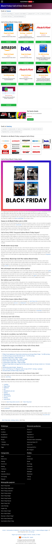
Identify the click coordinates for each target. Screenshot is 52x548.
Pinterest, (29, 534)
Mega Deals (7, 386)
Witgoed (3, 479)
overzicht (7, 265)
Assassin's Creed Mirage (7, 13)
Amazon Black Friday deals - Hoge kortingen (14, 360)
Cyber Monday (4, 506)
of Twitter (38, 534)
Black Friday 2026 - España (27, 537)
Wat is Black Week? (6, 513)
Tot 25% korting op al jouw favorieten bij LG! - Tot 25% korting (18, 356)
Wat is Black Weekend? (7, 518)
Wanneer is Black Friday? (7, 516)
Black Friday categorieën (7, 488)
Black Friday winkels (6, 493)
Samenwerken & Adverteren (13, 530)
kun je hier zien (46, 414)
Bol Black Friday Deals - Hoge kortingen (13, 357)
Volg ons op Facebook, (17, 534)
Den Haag (29, 464)
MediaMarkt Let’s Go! (9, 391)
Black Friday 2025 (5, 503)
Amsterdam (39, 310)
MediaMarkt (7, 394)
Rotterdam (29, 474)
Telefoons (3, 469)
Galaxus (6, 392)
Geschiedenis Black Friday (7, 521)
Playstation (48, 254)
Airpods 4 (29, 432)
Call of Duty (8, 377)
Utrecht (29, 479)
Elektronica (4, 459)
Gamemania (18, 224)
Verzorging (4, 476)
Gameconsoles (12, 129)
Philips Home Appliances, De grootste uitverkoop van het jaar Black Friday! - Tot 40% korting (26, 354)
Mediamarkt (23, 303)
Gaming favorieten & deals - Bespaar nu (13, 367)
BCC (5, 389)
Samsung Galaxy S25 (32, 442)
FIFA (38, 13)
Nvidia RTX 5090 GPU (37, 129)
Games (8, 11)
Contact (4, 530)
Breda (28, 461)
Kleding (3, 466)
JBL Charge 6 (30, 449)
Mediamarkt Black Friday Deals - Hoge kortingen (15, 359)
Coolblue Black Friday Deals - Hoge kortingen (14, 362)
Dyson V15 (29, 444)
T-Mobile (3, 442)
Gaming (9, 126)
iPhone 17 (29, 429)
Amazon (6, 397)
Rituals (2, 439)
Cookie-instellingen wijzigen (42, 530)
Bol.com (16, 303)
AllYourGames (7, 396)
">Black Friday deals (27, 402)
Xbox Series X (30, 437)
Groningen (29, 469)
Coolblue (6, 384)
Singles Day (4, 508)
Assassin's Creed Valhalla (20, 13)
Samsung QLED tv (31, 447)
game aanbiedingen (19, 218)
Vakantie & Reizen (5, 474)
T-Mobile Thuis (5, 444)
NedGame (6, 387)
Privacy (33, 530)
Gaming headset (26, 129)
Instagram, (24, 534)
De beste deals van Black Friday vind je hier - (14, 370)
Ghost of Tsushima (45, 13)
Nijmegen (29, 471)
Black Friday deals (5, 485)
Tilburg (29, 476)
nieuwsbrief (7, 408)
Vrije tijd (3, 471)
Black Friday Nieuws (6, 501)
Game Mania (7, 399)
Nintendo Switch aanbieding (34, 439)
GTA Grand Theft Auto (7, 16)
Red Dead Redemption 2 (19, 16)
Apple (2, 456)
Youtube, (34, 534)
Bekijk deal (8, 42)
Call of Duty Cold (33, 301)
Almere (29, 456)
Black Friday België (5, 496)
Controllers (4, 129)
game (49, 270)
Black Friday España (6, 498)
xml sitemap (31, 532)
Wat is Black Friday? (6, 511)
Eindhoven (29, 466)
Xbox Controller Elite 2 (16, 131)
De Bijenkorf (4, 434)
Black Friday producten (7, 490)
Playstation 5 (30, 434)
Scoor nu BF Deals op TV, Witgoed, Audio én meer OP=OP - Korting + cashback (22, 369)
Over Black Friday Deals (25, 530)
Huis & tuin (4, 464)
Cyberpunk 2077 (31, 13)
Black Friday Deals (6, 420)
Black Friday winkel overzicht (13, 402)
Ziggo (2, 447)
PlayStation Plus (5, 131)
